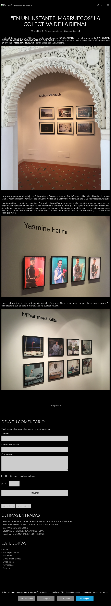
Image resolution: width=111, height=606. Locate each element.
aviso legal (29, 476)
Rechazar (66, 599)
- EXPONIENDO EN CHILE (14, 527)
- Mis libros (6, 555)
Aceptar (85, 599)
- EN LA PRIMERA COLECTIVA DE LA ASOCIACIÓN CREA (30, 524)
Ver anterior (8, 506)
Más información (26, 599)
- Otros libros (7, 562)
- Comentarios (69, 31)
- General (5, 568)
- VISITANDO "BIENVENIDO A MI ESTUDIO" (23, 531)
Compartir (55, 405)
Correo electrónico (10, 445)
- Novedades (7, 565)
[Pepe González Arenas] (16, 5)
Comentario (6, 454)
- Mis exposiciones (10, 552)
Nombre (5, 434)
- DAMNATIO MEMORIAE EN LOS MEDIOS (23, 534)
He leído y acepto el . (20, 476)
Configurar (46, 599)
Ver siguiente (24, 506)
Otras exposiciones (53, 31)
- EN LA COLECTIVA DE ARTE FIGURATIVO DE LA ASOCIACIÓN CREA (36, 521)
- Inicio (4, 549)
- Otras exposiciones (11, 558)
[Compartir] (79, 31)
